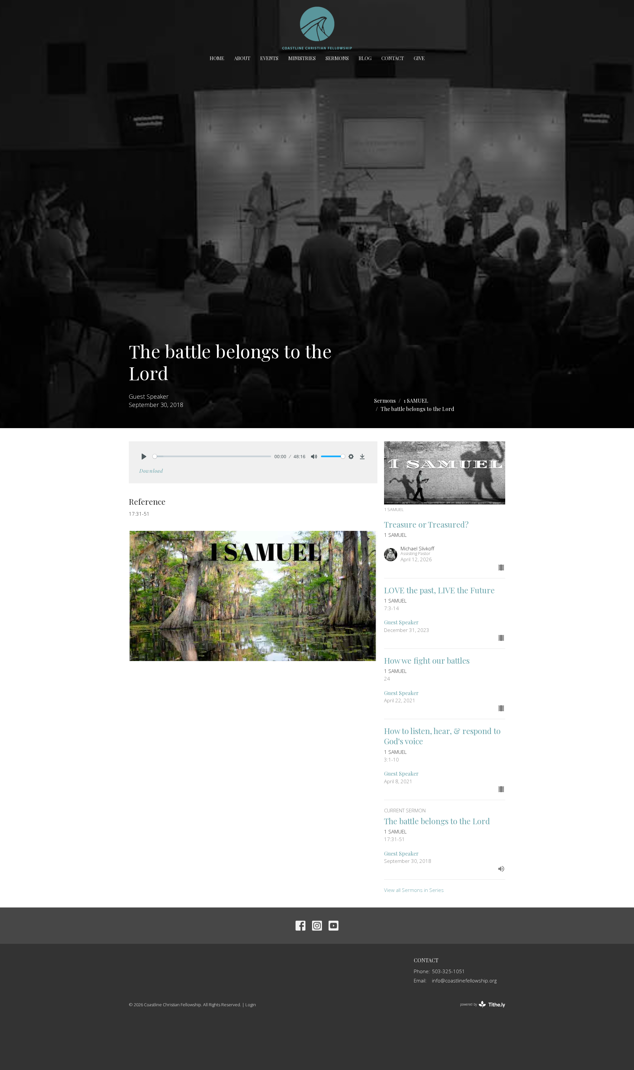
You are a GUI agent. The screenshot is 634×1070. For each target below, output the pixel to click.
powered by (479, 1010)
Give (419, 58)
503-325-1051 (448, 971)
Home (217, 58)
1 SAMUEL (416, 400)
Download (151, 470)
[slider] (212, 456)
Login (250, 1005)
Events (269, 58)
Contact (392, 58)
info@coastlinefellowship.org (464, 980)
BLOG (365, 58)
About (242, 58)
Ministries (302, 58)
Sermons (337, 58)
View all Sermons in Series (414, 890)
